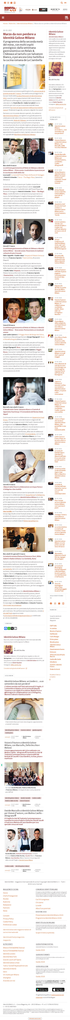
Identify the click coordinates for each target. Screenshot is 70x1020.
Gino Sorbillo (7, 511)
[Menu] (3, 17)
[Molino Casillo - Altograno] (19, 9)
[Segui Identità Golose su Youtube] (14, 2)
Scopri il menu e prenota (45, 933)
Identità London (9, 954)
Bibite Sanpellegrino (31, 521)
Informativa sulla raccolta (35, 1018)
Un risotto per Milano (11, 975)
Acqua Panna (30, 495)
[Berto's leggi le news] (43, 10)
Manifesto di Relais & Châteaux (24, 134)
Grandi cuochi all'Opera (12, 960)
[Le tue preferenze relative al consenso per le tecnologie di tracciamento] (1, 765)
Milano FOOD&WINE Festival (14, 948)
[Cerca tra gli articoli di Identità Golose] (62, 2)
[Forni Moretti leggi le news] (31, 10)
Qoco (5, 972)
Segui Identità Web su (56, 597)
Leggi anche (9, 675)
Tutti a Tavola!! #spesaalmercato (15, 966)
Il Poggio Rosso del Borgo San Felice (31, 335)
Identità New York (10, 957)
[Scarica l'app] (42, 989)
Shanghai (7, 978)
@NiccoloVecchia (16, 665)
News (5, 911)
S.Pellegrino (40, 495)
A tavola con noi (9, 981)
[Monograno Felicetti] (55, 10)
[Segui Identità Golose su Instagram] (8, 2)
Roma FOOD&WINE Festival (13, 951)
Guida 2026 (40, 950)
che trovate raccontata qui (12, 605)
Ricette (6, 899)
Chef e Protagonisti (10, 896)
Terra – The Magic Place (26, 177)
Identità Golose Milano (25, 23)
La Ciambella (7, 569)
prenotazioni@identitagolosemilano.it (18, 616)
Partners (6, 908)
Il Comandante (30, 434)
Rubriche (12, 23)
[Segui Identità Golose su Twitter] (11, 2)
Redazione (7, 905)
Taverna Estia (27, 258)
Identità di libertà (9, 969)
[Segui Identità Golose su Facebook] (5, 2)
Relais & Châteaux (20, 120)
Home (5, 23)
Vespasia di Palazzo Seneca (34, 255)
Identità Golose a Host (11, 963)
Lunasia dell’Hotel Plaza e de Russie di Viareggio (27, 175)
